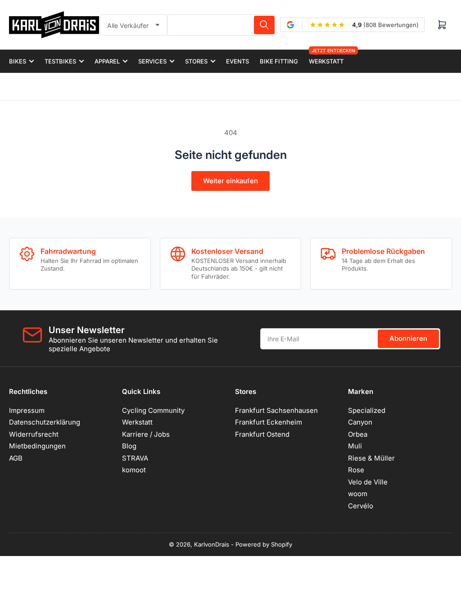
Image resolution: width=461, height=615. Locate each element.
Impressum (27, 410)
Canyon (360, 422)
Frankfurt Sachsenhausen (276, 410)
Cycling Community (153, 410)
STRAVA (135, 458)
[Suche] (264, 25)
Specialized (366, 410)
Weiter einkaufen (230, 180)
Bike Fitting (279, 61)
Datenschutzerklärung (44, 422)
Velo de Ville (368, 482)
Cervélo (360, 506)
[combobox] (221, 25)
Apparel (107, 61)
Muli (355, 446)
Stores (196, 61)
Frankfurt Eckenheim (268, 422)
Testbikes (60, 61)
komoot (134, 470)
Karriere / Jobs (146, 434)
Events (237, 61)
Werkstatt (326, 57)
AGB (16, 458)
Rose (356, 470)
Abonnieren (408, 338)
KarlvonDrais (211, 544)
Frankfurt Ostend (262, 434)
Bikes (17, 61)
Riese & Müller (371, 458)
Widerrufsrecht (34, 434)
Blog (129, 446)
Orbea (357, 434)
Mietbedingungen (37, 446)
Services (152, 61)
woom (357, 493)
